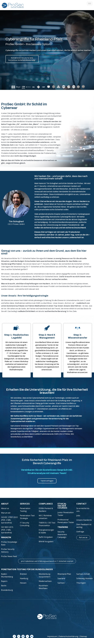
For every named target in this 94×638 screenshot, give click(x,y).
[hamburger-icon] (89, 3)
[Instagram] (18, 636)
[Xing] (27, 636)
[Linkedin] (23, 636)
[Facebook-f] (14, 636)
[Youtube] (31, 636)
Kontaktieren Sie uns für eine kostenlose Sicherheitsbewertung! (22, 59)
